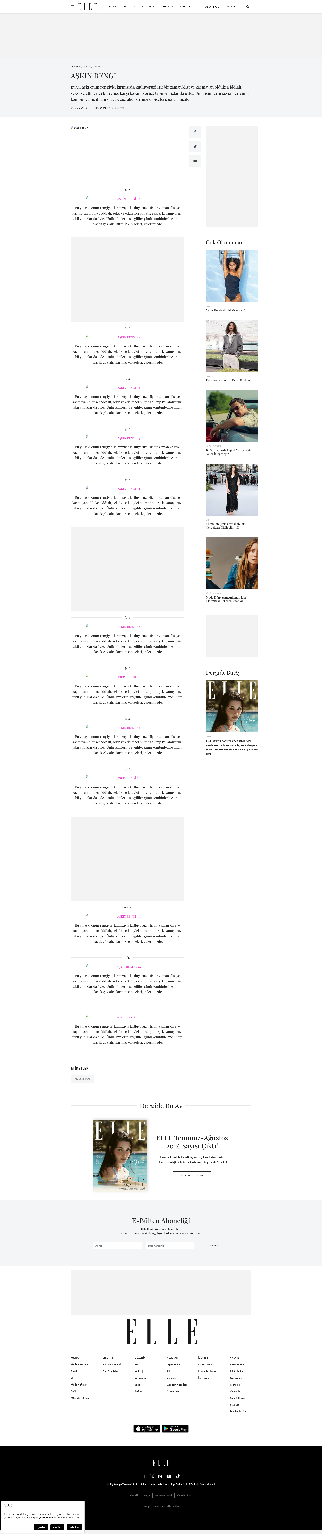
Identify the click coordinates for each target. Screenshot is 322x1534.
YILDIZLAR (172, 1358)
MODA (113, 6)
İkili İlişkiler (204, 1378)
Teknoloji (235, 1384)
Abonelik (134, 1495)
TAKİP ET (230, 6)
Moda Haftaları (79, 1384)
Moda (97, 66)
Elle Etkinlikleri (111, 1371)
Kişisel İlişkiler (205, 1364)
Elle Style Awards (112, 1364)
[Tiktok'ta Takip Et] (178, 1476)
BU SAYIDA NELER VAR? (192, 1175)
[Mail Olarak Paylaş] (195, 161)
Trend (74, 1371)
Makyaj (139, 1371)
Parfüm (138, 1391)
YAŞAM (234, 1358)
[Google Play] (175, 1429)
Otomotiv (235, 1391)
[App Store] (146, 1429)
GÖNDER (213, 1245)
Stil (72, 1378)
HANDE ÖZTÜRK (102, 108)
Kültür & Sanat (238, 1371)
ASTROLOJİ (167, 6)
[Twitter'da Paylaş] (195, 146)
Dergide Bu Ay (238, 1411)
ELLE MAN (148, 6)
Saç (136, 1364)
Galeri (87, 66)
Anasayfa (75, 66)
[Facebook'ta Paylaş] (195, 132)
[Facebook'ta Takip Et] (144, 1476)
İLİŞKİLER (185, 6)
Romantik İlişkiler (207, 1371)
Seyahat (234, 1404)
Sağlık (138, 1384)
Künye (147, 1495)
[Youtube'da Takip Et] (169, 1476)
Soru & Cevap (237, 1398)
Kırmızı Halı (172, 1391)
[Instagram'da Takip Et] (160, 1476)
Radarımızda (237, 1364)
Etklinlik (108, 1358)
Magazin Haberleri (176, 1384)
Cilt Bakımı (140, 1378)
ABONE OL (212, 6)
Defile (74, 1391)
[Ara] (248, 6)
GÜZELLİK (129, 6)
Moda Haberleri (79, 1364)
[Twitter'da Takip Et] (152, 1476)
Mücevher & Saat (80, 1398)
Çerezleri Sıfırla (184, 1495)
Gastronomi (236, 1378)
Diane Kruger (82, 1079)
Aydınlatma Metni (163, 1495)
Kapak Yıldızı (173, 1364)
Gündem (171, 1378)
